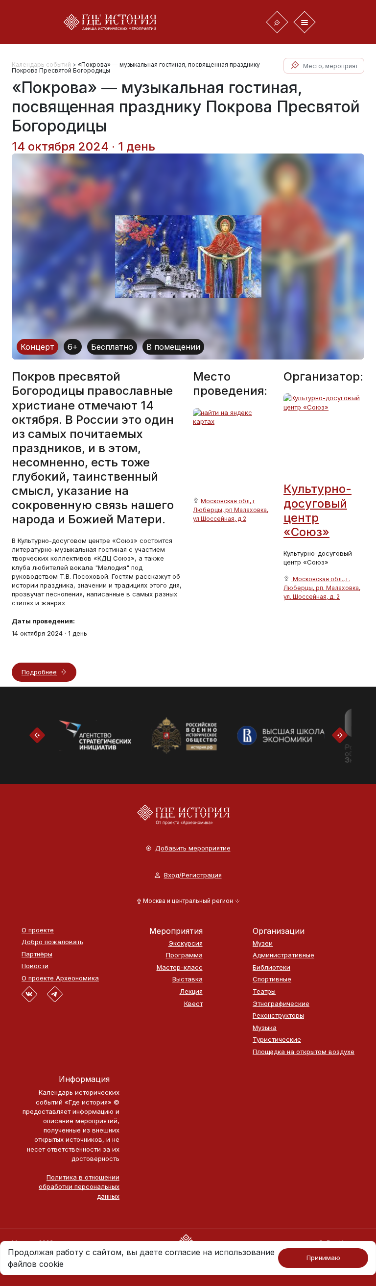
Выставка (187, 979)
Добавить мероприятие (193, 848)
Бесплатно (112, 347)
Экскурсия (185, 943)
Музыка (265, 1027)
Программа (184, 955)
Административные (283, 955)
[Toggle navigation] (277, 22)
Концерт (37, 347)
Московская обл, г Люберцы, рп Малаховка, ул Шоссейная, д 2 (230, 509)
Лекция (191, 991)
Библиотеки (271, 967)
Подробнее (39, 672)
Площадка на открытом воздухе (303, 1051)
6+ (73, 347)
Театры (264, 991)
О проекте (38, 930)
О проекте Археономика (60, 978)
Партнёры (37, 954)
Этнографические (281, 1003)
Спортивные (272, 979)
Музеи (263, 943)
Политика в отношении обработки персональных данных (79, 1186)
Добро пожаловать (52, 942)
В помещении (173, 347)
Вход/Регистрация (193, 875)
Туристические (277, 1039)
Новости (35, 966)
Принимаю (323, 1257)
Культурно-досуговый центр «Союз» (317, 510)
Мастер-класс (180, 967)
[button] (188, 901)
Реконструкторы (278, 1015)
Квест (193, 1003)
